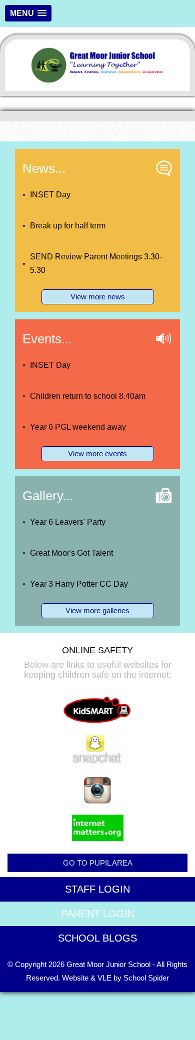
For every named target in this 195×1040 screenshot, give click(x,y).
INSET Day (50, 194)
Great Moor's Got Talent (71, 553)
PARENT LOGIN (97, 913)
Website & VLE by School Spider (115, 978)
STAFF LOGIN (97, 889)
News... (44, 168)
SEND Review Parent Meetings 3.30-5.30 (96, 263)
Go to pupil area (97, 863)
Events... (47, 338)
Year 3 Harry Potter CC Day (79, 584)
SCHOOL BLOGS (97, 938)
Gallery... (47, 495)
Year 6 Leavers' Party (68, 522)
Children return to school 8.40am (88, 396)
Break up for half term (68, 225)
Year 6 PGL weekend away (78, 427)
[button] (28, 13)
